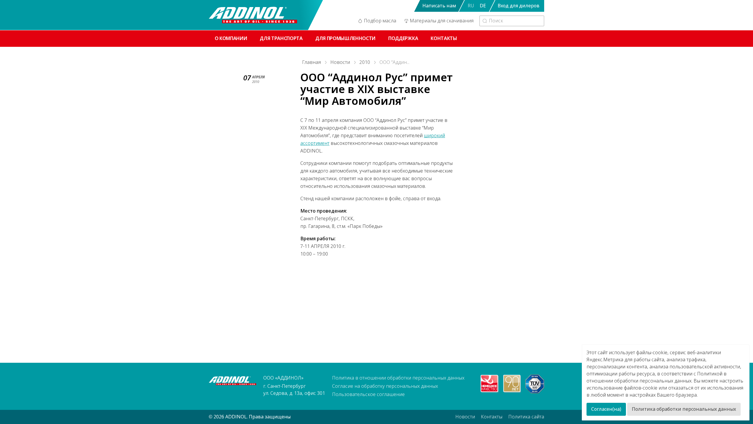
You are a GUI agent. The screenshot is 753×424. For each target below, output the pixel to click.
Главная (311, 62)
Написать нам (439, 5)
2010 (364, 62)
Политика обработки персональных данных (684, 409)
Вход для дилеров (518, 5)
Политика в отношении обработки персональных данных (398, 377)
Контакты (444, 38)
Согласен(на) (606, 409)
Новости (340, 62)
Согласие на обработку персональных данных (385, 386)
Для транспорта (281, 38)
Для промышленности (345, 38)
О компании (231, 38)
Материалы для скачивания (442, 20)
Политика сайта (526, 416)
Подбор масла (380, 20)
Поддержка (403, 38)
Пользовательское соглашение (368, 394)
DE (483, 5)
